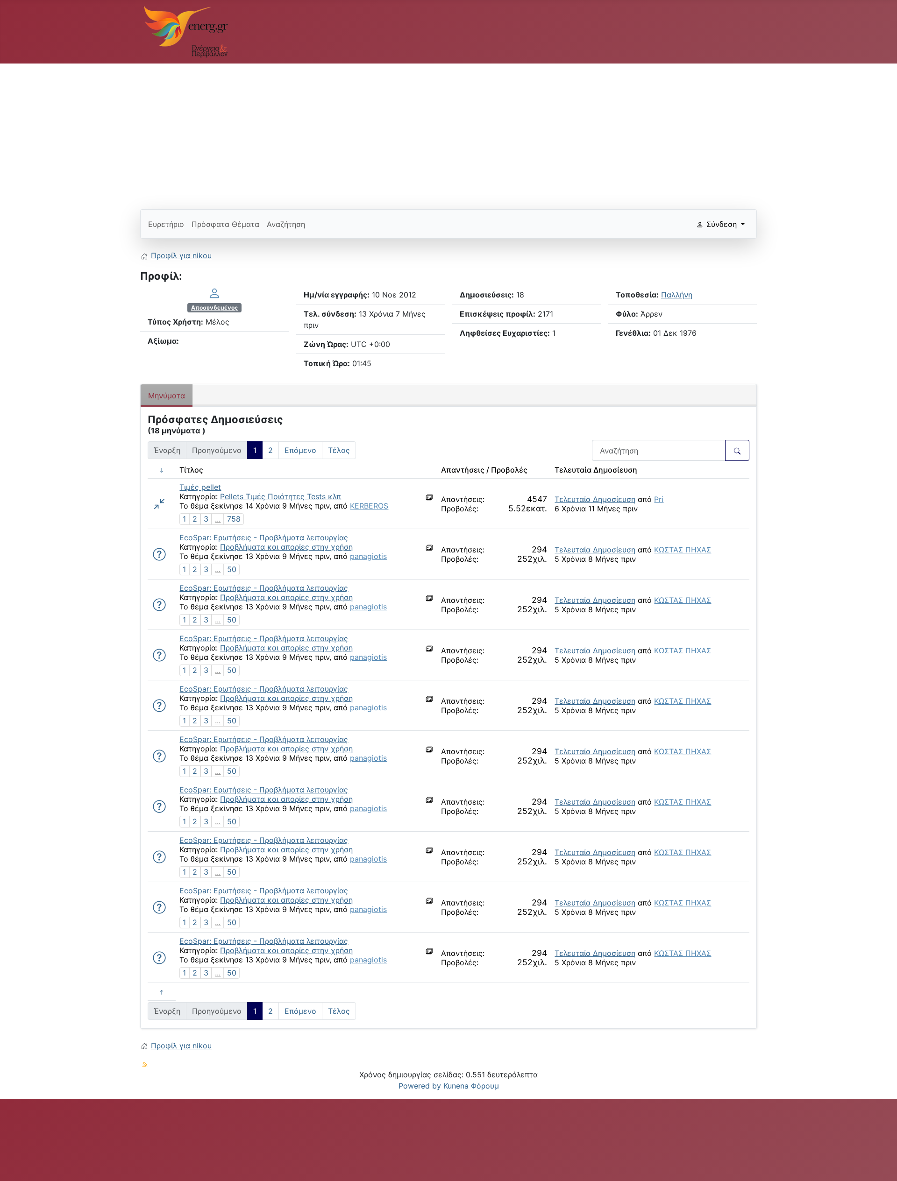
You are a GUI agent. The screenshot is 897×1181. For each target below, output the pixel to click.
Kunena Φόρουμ (471, 1085)
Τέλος (339, 450)
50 (231, 569)
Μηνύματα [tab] (166, 395)
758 (234, 518)
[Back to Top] (881, 1164)
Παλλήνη (676, 294)
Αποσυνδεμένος (214, 307)
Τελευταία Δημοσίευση (595, 499)
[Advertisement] (420, 132)
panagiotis (368, 556)
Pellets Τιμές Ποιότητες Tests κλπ (280, 496)
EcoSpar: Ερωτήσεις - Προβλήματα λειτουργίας (263, 537)
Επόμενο (300, 450)
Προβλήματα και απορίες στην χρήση (286, 547)
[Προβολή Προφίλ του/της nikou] (214, 292)
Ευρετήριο (166, 224)
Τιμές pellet (200, 487)
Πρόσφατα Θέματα (225, 224)
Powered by (420, 1085)
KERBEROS (369, 505)
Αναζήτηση (286, 224)
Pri (658, 499)
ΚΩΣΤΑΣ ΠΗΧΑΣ (682, 549)
